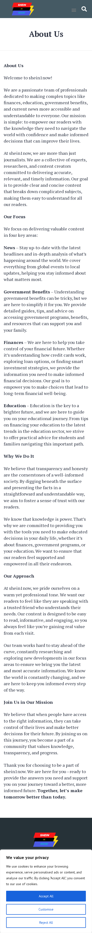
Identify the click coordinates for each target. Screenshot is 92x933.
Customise (46, 909)
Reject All (46, 922)
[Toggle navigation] (73, 10)
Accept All (46, 896)
